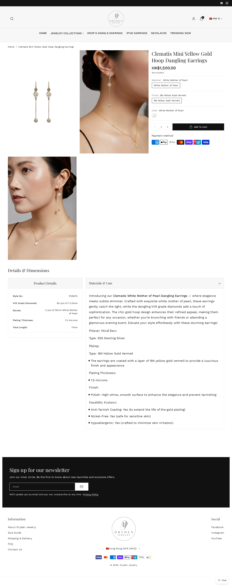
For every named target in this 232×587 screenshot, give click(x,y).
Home (11, 47)
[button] (11, 18)
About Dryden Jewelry (22, 527)
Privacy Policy (90, 494)
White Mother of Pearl (166, 85)
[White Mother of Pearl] (154, 115)
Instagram (217, 532)
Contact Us (15, 549)
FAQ (10, 543)
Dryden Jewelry (128, 565)
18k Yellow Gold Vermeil (167, 100)
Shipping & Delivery (20, 538)
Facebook (217, 527)
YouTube (216, 538)
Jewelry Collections (66, 33)
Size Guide (14, 532)
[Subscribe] (81, 486)
